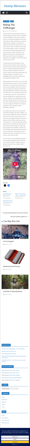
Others (3, 404)
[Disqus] (15, 318)
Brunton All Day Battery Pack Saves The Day (15, 213)
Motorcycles (6, 21)
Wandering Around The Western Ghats (7, 201)
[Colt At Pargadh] (15, 226)
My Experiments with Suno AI (9, 351)
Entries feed (4, 418)
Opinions (4, 402)
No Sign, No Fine (15, 370)
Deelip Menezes (15, 6)
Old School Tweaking (15, 375)
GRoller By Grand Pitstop (11, 266)
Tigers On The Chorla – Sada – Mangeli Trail (20, 194)
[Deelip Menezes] (3, 12)
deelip (15, 31)
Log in (3, 415)
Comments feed (5, 420)
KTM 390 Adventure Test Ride (9, 353)
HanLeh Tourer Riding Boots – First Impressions (13, 349)
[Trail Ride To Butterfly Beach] (15, 276)
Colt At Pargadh (8, 241)
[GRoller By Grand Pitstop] (15, 250)
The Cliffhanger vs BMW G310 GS (7, 194)
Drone (3, 397)
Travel (12, 21)
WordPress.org (5, 422)
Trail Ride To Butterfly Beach (12, 291)
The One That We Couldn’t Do (18, 216)
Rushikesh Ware (5, 372)
